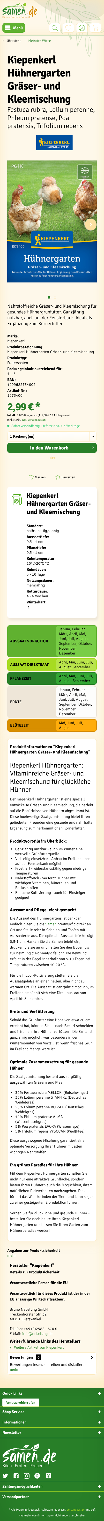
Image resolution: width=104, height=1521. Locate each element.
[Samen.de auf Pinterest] (37, 1476)
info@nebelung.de (37, 1333)
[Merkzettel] (68, 28)
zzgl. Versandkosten (34, 420)
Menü (18, 27)
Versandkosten (76, 1510)
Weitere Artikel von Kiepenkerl (38, 1347)
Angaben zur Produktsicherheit (33, 1250)
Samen (51, 924)
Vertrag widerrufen (20, 1402)
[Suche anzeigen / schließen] (54, 28)
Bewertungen (21, 1357)
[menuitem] (14, 28)
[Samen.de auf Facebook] (16, 1476)
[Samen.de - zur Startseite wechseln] (19, 10)
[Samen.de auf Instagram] (27, 1476)
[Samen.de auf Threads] (51, 1476)
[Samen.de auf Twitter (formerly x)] (5, 1476)
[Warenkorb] (95, 28)
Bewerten (68, 477)
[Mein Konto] (82, 28)
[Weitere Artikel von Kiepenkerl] (54, 143)
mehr (11, 1255)
